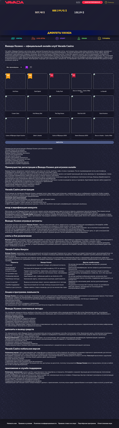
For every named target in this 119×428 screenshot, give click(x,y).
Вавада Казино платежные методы (17, 159)
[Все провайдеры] (14, 68)
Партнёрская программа (87, 423)
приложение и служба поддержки (17, 163)
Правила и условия (25, 423)
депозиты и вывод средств (14, 160)
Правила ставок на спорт (67, 423)
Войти (78, 2)
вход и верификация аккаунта (15, 151)
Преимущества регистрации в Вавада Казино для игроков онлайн (28, 148)
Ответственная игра (105, 423)
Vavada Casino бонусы (13, 156)
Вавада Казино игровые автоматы (17, 153)
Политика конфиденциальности (45, 423)
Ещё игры (59, 142)
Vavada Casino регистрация (15, 150)
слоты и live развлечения (14, 154)
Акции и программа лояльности (16, 157)
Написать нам (12, 423)
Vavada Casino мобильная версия (17, 162)
